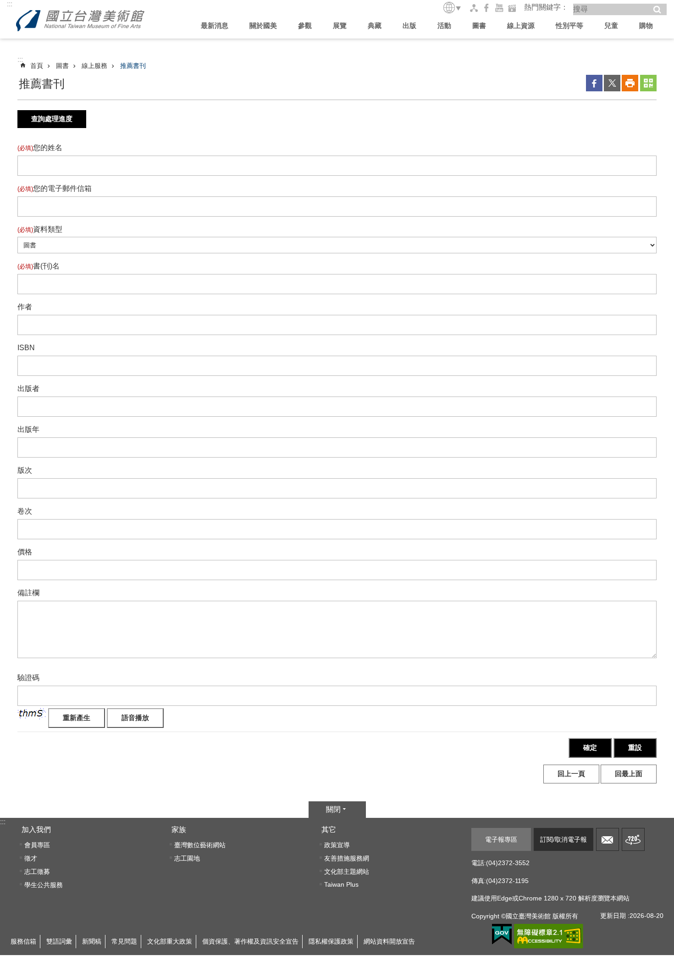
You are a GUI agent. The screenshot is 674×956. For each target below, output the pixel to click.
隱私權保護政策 (331, 941)
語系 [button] (452, 7)
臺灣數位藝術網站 (200, 845)
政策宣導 (337, 845)
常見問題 (124, 941)
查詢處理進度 (51, 119)
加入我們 (36, 829)
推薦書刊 (133, 65)
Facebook (486, 8)
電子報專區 (501, 839)
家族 (178, 829)
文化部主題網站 (346, 871)
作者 (24, 307)
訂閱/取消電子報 (563, 839)
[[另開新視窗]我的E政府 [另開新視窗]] (502, 934)
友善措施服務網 (346, 858)
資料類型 (39, 229)
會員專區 (37, 845)
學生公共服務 (43, 885)
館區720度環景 (633, 839)
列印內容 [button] (630, 83)
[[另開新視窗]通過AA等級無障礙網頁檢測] (548, 936)
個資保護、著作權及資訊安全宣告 (250, 941)
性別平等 (569, 25)
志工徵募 (37, 871)
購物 (646, 25)
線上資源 (521, 25)
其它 (328, 829)
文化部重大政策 (169, 941)
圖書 (479, 25)
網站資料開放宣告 (389, 941)
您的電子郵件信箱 (54, 188)
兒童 (611, 25)
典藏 (374, 25)
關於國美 (263, 25)
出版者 (28, 388)
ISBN (26, 348)
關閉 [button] (333, 809)
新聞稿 (91, 941)
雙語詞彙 (59, 941)
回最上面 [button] (628, 773)
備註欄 (28, 593)
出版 (409, 25)
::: (9, 4)
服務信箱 (607, 839)
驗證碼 (28, 678)
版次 (24, 470)
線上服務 (94, 65)
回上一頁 (571, 773)
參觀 (305, 25)
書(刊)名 (38, 266)
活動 (444, 25)
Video (512, 8)
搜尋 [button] (657, 9)
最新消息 (214, 25)
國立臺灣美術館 (80, 20)
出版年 (28, 429)
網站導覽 (474, 8)
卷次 (24, 511)
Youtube (499, 8)
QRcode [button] (648, 83)
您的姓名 (39, 147)
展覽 (340, 25)
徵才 (30, 858)
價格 (24, 552)
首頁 (36, 65)
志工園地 (187, 858)
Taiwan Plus (341, 884)
